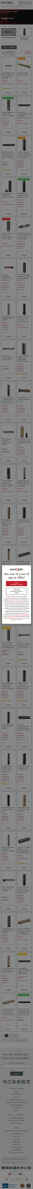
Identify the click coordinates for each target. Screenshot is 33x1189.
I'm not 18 (16, 591)
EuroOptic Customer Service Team (17, 618)
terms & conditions (10, 616)
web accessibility (25, 614)
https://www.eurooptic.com (12, 598)
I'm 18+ (16, 583)
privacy (19, 614)
